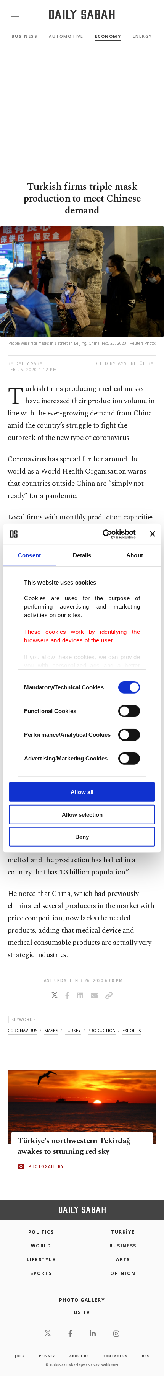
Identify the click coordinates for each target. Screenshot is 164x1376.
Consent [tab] (29, 555)
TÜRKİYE (123, 1232)
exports (131, 1030)
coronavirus (22, 1030)
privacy (47, 1356)
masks (51, 1030)
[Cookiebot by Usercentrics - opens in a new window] (103, 534)
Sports (41, 1273)
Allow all (82, 792)
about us (78, 1356)
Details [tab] (82, 555)
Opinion (122, 1273)
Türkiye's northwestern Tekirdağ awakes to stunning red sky (74, 1146)
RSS (145, 1356)
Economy (108, 36)
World (41, 1245)
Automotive (66, 36)
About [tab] (134, 555)
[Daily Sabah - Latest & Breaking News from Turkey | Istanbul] (81, 15)
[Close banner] (152, 534)
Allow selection (82, 814)
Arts (123, 1259)
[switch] (129, 711)
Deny (82, 837)
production (102, 1030)
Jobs (19, 1356)
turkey (73, 1030)
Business (24, 36)
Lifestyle (41, 1259)
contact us (115, 1356)
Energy (142, 36)
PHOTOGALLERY (46, 1166)
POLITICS (41, 1232)
